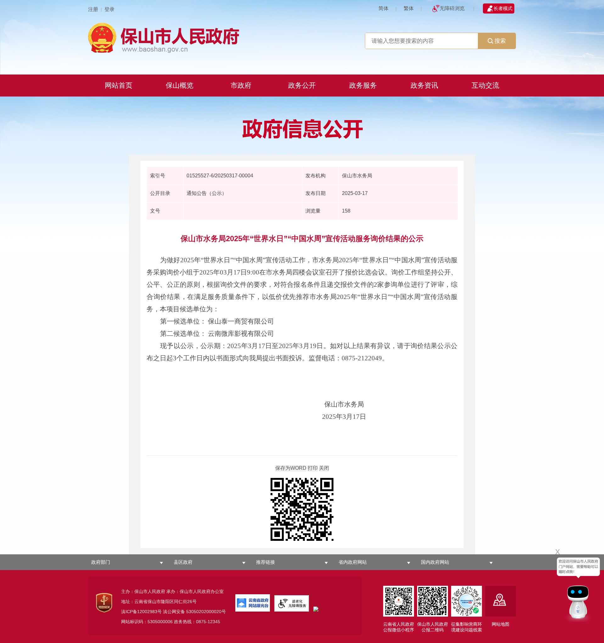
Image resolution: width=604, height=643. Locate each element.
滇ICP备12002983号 (141, 611)
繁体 (409, 8)
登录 (109, 9)
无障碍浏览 (452, 8)
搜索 (500, 41)
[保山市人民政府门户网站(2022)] (302, 37)
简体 (383, 8)
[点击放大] (302, 510)
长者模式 (503, 8)
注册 (93, 9)
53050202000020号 (206, 611)
